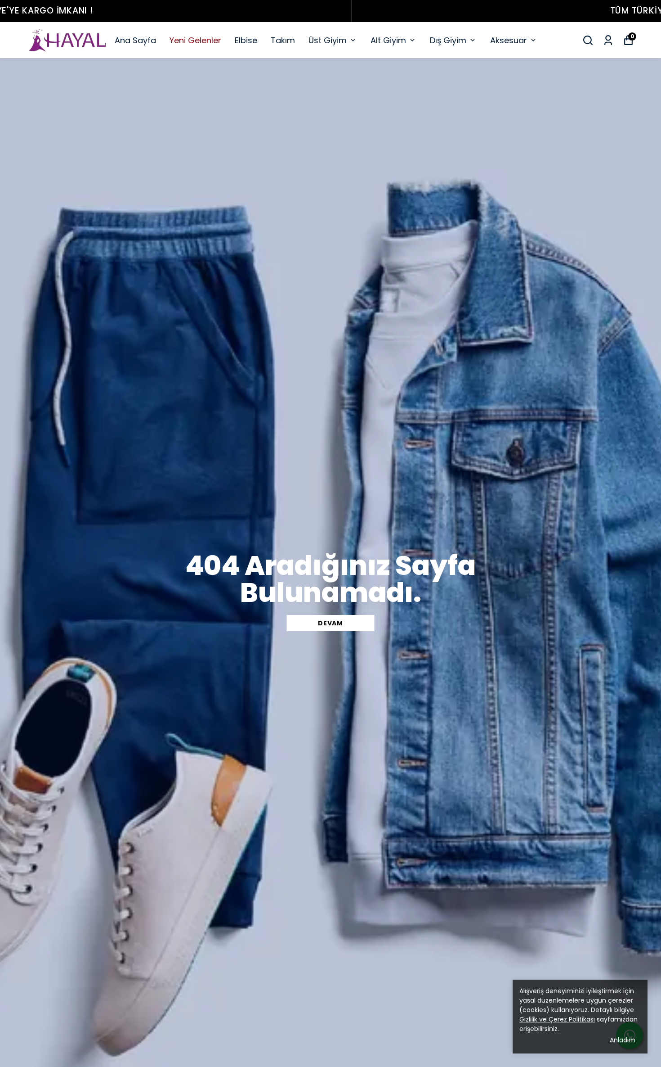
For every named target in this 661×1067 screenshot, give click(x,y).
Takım (283, 40)
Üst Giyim (327, 40)
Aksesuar (508, 40)
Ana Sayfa (135, 40)
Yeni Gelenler (195, 40)
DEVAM (330, 623)
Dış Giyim (448, 40)
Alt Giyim (388, 40)
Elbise (246, 40)
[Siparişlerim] (608, 40)
